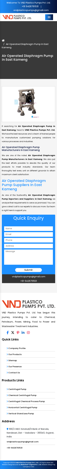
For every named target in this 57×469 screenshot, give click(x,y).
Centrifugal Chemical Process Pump (26, 401)
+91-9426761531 (28, 280)
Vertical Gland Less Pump (21, 413)
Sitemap (12, 360)
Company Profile (17, 348)
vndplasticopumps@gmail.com (31, 10)
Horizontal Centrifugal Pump (22, 407)
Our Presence (15, 366)
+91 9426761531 (30, 6)
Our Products (15, 354)
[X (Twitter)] (12, 333)
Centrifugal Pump (17, 389)
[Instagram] (28, 333)
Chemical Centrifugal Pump (22, 395)
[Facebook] (8, 333)
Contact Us (14, 372)
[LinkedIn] (23, 333)
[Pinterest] (18, 333)
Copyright (6, 463)
